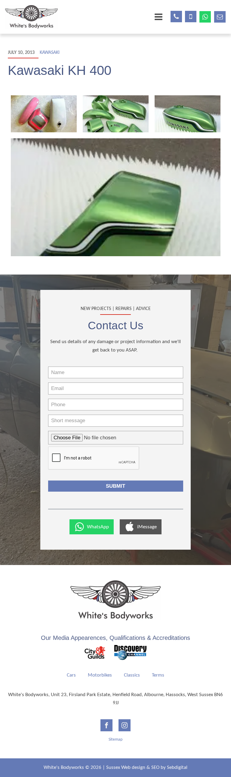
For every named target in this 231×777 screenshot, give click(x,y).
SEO (155, 767)
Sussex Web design (125, 767)
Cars (71, 675)
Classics (132, 675)
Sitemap (115, 739)
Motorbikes (100, 675)
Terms (158, 675)
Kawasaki (50, 52)
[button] (91, 526)
